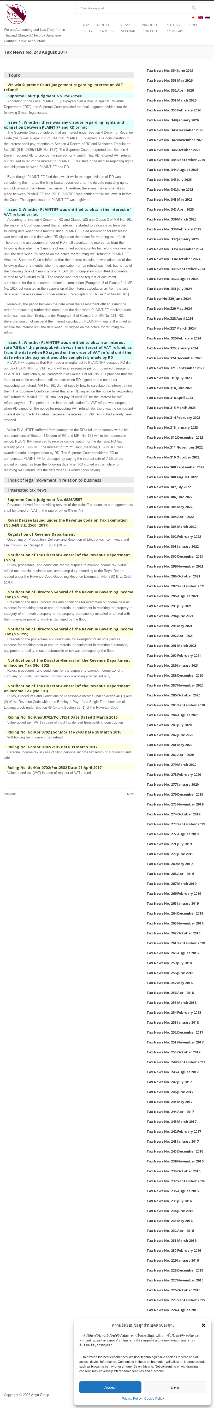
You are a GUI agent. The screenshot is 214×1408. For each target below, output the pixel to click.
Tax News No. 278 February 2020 (174, 774)
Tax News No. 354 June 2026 (170, 70)
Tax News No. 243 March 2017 (171, 1121)
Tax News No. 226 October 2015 (173, 1290)
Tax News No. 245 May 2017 (169, 1101)
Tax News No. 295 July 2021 (169, 606)
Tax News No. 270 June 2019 (170, 853)
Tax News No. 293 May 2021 (169, 625)
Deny (175, 1387)
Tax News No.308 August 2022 (172, 477)
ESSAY (87, 31)
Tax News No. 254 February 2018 (174, 1012)
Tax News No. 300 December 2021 (175, 556)
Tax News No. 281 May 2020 (169, 744)
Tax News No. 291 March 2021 (171, 645)
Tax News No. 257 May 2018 (169, 982)
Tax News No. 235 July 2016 (169, 1200)
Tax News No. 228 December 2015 (175, 1270)
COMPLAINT (176, 31)
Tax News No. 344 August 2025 (172, 169)
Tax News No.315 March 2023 (171, 407)
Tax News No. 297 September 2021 (176, 586)
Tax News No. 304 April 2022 (170, 516)
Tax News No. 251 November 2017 (175, 1042)
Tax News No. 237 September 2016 (176, 1181)
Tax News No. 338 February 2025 (174, 229)
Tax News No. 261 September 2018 (176, 943)
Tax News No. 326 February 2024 (174, 338)
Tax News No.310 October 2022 (173, 457)
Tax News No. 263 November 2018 (175, 923)
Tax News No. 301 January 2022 (173, 546)
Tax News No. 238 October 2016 (173, 1171)
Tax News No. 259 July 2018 (169, 962)
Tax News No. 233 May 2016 (169, 1220)
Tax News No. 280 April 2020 (170, 754)
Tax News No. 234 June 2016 (170, 1210)
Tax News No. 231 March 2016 (171, 1240)
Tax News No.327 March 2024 (171, 328)
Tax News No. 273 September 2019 (176, 824)
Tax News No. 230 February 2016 (174, 1250)
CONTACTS (150, 31)
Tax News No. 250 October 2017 (173, 1052)
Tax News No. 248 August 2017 (172, 1072)
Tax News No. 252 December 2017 (175, 1032)
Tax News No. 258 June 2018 (170, 972)
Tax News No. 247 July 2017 (169, 1081)
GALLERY (173, 25)
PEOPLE (194, 25)
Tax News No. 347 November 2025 (175, 140)
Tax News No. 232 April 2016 (170, 1230)
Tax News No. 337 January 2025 (173, 239)
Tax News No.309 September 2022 (175, 467)
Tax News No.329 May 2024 (169, 308)
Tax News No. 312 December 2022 (175, 437)
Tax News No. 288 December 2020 (175, 675)
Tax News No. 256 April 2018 (170, 992)
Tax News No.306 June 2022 (169, 496)
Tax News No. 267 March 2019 (171, 883)
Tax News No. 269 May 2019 (169, 863)
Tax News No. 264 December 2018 (175, 913)
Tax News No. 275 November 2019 (175, 804)
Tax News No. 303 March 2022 (171, 526)
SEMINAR (128, 31)
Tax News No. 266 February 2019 (174, 893)
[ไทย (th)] (207, 18)
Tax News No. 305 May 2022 (169, 506)
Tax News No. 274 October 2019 (173, 814)
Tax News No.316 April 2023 (170, 397)
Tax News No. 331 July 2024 (169, 288)
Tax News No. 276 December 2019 (175, 794)
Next (130, 794)
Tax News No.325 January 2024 (172, 348)
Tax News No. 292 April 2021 (170, 635)
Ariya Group (40, 1395)
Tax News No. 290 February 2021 (174, 655)
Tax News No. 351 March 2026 (171, 100)
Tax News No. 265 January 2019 (173, 903)
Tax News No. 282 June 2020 (170, 734)
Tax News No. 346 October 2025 (173, 149)
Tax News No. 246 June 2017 (170, 1091)
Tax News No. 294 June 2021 (170, 615)
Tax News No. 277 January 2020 (173, 784)
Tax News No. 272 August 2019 (172, 834)
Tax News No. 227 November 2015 (175, 1280)
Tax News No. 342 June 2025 (170, 189)
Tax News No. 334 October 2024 (173, 258)
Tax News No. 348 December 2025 (175, 130)
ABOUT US (104, 25)
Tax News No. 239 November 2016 (175, 1161)
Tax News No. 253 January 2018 (173, 1022)
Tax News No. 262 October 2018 (173, 933)
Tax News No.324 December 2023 (174, 358)
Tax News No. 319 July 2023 (169, 377)
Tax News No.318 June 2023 (169, 387)
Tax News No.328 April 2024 (170, 318)
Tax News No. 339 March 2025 (171, 219)
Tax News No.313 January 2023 (172, 427)
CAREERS (107, 31)
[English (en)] (200, 18)
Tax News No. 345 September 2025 (176, 159)
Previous (10, 794)
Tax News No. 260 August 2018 (172, 953)
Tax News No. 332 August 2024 (172, 278)
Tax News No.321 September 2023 (175, 368)
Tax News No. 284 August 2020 (172, 715)
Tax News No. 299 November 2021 (175, 566)
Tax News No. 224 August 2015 (172, 1310)
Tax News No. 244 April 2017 (170, 1111)
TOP (85, 25)
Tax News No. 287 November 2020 (175, 685)
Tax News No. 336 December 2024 (175, 249)
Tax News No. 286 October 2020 (173, 695)
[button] (203, 1325)
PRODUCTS (150, 25)
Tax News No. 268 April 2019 (170, 873)
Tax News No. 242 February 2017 (174, 1131)
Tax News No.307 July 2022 (169, 487)
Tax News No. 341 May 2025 (169, 199)
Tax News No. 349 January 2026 (173, 120)
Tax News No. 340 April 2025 (170, 209)
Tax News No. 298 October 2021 (173, 576)
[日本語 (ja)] (193, 18)
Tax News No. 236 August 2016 (172, 1191)
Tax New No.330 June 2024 (169, 298)
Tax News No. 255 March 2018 (171, 1002)
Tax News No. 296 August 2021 (172, 596)
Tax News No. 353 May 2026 (169, 80)
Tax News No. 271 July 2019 (169, 844)
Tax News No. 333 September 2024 (176, 268)
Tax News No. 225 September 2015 (176, 1300)
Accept (110, 1387)
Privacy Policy (132, 1398)
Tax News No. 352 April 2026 (170, 90)
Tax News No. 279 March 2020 (171, 764)
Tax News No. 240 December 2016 (175, 1151)
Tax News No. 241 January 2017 (173, 1141)
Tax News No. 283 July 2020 (169, 725)
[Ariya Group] (17, 24)
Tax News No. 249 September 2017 (176, 1062)
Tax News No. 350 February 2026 (174, 110)
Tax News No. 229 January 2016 (173, 1260)
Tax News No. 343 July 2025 (169, 179)
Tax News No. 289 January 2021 (173, 665)
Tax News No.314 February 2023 (173, 417)
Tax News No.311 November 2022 (175, 447)
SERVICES (127, 25)
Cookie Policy (154, 1398)
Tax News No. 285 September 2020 (176, 705)
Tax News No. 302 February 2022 (174, 536)
